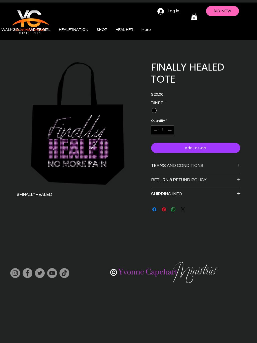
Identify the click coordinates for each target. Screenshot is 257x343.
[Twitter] (40, 273)
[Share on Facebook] (154, 209)
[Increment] (170, 130)
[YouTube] (52, 273)
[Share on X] (183, 209)
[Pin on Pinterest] (164, 209)
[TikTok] (64, 273)
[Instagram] (15, 273)
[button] (194, 16)
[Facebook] (27, 273)
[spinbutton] (162, 130)
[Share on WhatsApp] (173, 209)
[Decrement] (155, 130)
